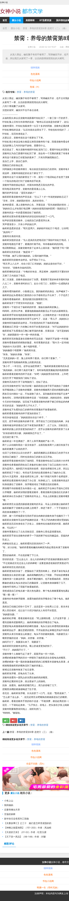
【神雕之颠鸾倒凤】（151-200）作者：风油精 (27, 827)
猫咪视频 (35, 67)
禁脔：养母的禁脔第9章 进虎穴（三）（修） (32, 732)
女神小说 (31, 47)
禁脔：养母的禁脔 (26, 92)
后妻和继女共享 (12, 809)
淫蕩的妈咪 (9, 814)
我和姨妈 (8, 805)
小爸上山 (8, 800)
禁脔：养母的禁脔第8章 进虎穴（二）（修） (45, 28)
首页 (5, 20)
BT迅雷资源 (45, 20)
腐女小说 (16, 20)
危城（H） (35, 86)
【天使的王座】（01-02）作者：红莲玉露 (25, 832)
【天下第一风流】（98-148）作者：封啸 (25, 836)
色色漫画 (35, 74)
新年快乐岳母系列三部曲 (16, 818)
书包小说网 (35, 80)
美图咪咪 (30, 20)
